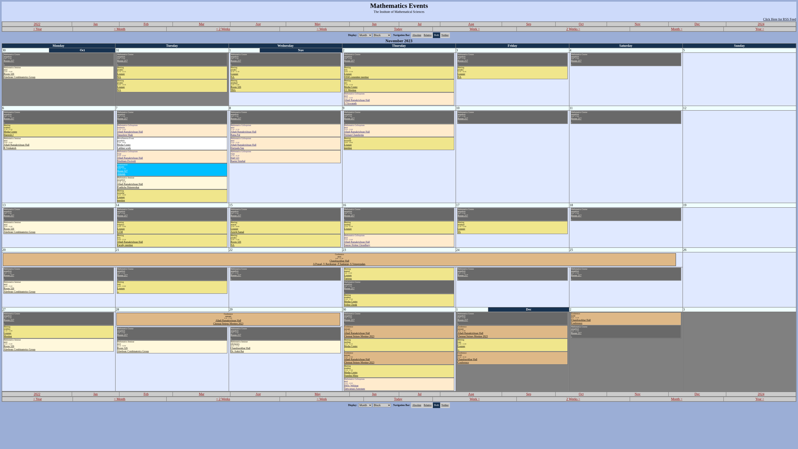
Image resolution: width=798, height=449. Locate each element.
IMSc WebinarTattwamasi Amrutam (354, 387)
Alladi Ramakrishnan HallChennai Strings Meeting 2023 (228, 322)
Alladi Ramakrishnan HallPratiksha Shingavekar (130, 186)
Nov (637, 24)
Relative (428, 35)
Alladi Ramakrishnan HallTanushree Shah (130, 133)
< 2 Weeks (223, 29)
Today (398, 29)
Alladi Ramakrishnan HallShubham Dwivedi (130, 160)
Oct (581, 24)
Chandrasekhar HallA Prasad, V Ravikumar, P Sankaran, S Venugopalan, (339, 262)
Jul (419, 24)
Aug (471, 24)
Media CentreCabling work (124, 146)
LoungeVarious (348, 277)
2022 (37, 24)
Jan (95, 24)
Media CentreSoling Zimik (350, 303)
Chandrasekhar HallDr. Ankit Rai (240, 350)
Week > (475, 29)
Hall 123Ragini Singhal (238, 160)
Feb (146, 24)
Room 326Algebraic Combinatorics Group (19, 76)
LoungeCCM (121, 230)
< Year (37, 29)
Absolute (416, 35)
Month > (676, 29)
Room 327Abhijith (122, 173)
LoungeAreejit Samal (237, 230)
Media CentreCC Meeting (350, 89)
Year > (759, 29)
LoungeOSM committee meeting (356, 76)
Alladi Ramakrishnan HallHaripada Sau (243, 146)
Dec (697, 24)
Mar (201, 24)
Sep (528, 24)
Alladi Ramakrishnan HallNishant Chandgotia (357, 133)
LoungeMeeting (8, 335)
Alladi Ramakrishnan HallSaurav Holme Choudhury (357, 244)
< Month (119, 29)
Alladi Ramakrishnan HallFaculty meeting (130, 244)
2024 (761, 24)
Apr (258, 24)
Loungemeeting (121, 199)
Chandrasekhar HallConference (467, 361)
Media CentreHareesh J (10, 133)
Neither (445, 35)
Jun (374, 24)
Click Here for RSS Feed (779, 19)
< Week (322, 29)
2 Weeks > (573, 29)
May (318, 24)
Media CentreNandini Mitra (351, 374)
